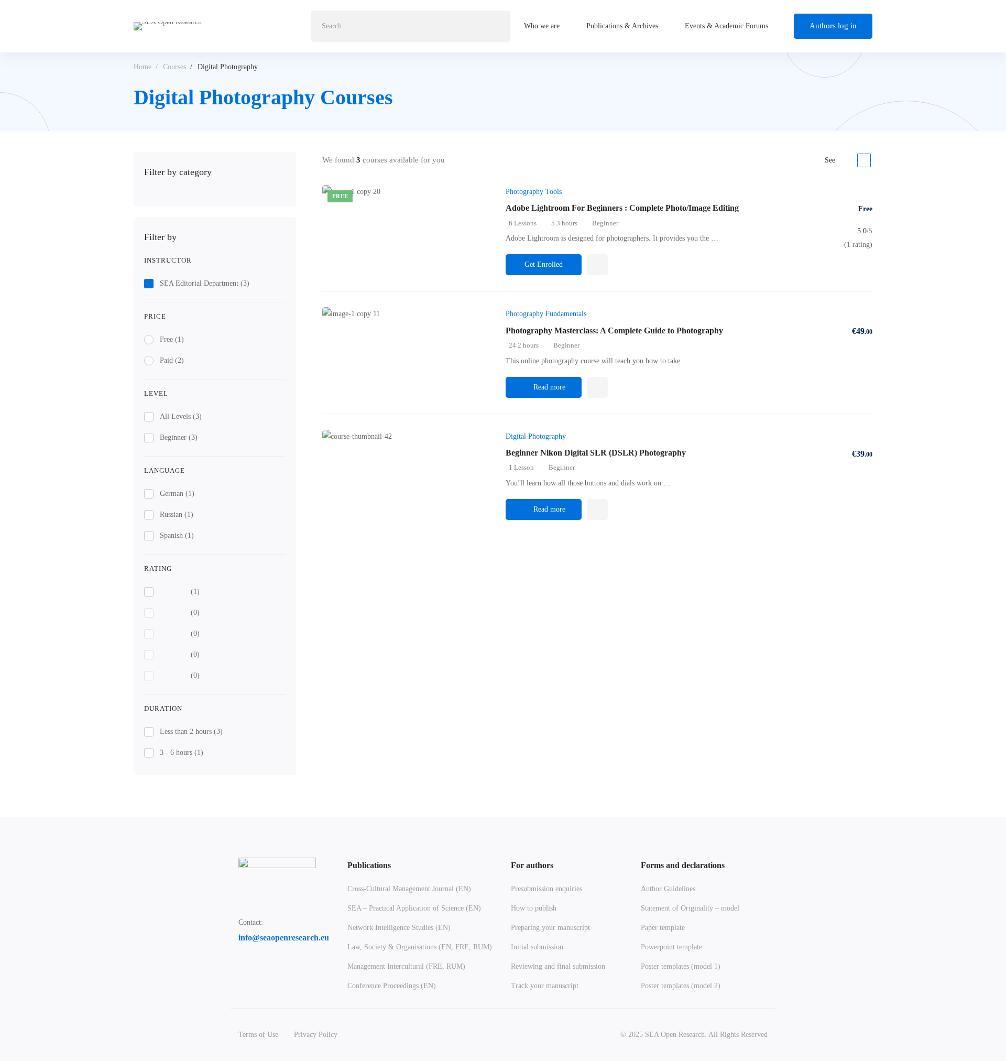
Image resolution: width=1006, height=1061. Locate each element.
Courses (174, 67)
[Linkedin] (254, 965)
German (177, 493)
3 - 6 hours (181, 752)
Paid (172, 360)
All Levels (181, 416)
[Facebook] (238, 965)
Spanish (177, 535)
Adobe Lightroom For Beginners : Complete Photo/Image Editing (622, 207)
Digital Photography (536, 436)
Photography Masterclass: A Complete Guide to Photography (614, 330)
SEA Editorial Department (204, 283)
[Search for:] (410, 26)
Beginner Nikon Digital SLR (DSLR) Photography (596, 452)
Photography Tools (534, 192)
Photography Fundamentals (546, 314)
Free (172, 339)
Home (142, 67)
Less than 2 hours (191, 731)
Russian (176, 514)
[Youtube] (271, 965)
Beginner (179, 437)
